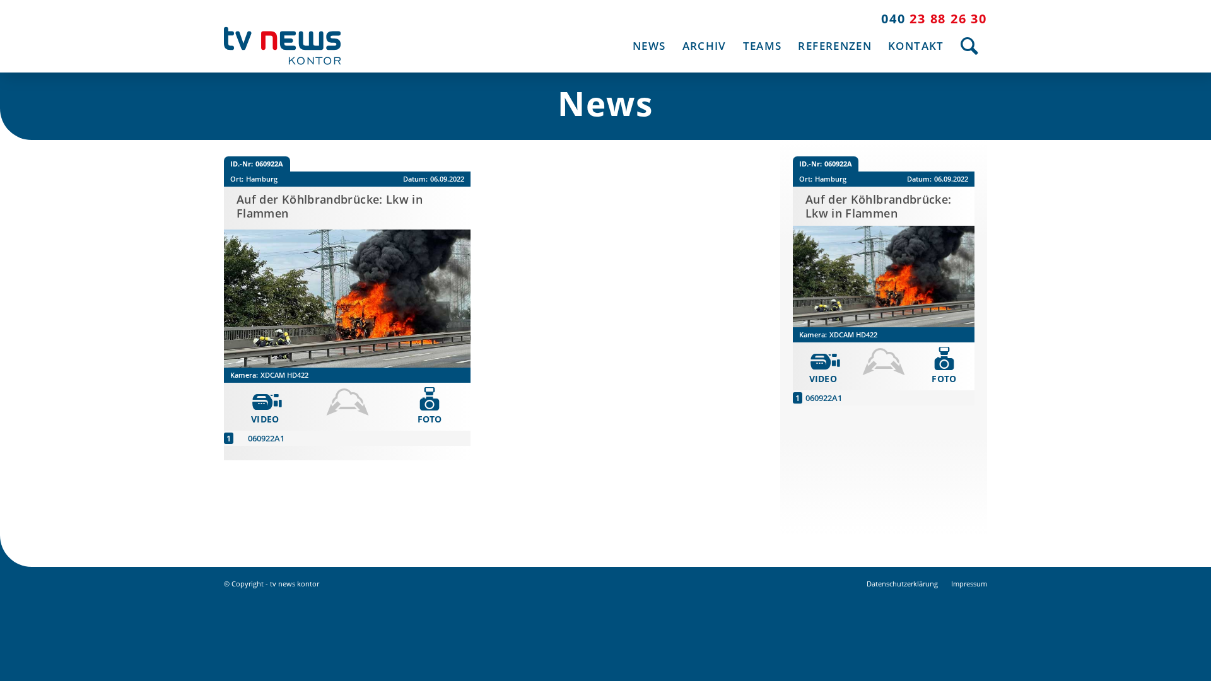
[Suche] (969, 46)
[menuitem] (649, 46)
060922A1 (266, 438)
